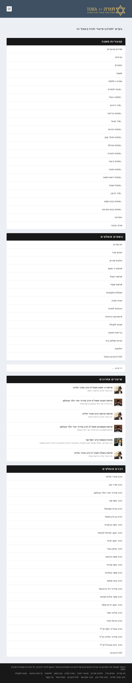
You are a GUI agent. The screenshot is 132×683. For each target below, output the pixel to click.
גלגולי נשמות (96, 443)
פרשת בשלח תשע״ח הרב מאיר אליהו (93, 453)
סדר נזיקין (116, 193)
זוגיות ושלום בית (114, 340)
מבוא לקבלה (115, 324)
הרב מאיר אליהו (106, 391)
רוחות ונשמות (45, 443)
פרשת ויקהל (116, 276)
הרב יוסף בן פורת (113, 524)
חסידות (118, 217)
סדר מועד (116, 121)
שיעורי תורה (83, 673)
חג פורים (117, 244)
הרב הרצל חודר (114, 621)
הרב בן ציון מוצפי (113, 516)
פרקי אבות (116, 225)
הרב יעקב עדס (114, 540)
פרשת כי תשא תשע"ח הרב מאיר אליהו (93, 387)
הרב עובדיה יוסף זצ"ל (111, 629)
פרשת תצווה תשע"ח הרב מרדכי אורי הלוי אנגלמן (88, 400)
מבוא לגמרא (114, 89)
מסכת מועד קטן (113, 137)
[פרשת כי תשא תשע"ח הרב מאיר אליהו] (118, 390)
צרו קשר (49, 677)
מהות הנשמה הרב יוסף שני (99, 440)
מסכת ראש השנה (112, 177)
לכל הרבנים (116, 653)
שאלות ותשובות (114, 292)
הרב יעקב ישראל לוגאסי (110, 533)
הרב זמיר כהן (115, 484)
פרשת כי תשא (115, 268)
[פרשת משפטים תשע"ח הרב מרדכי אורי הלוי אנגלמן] (118, 429)
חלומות (118, 348)
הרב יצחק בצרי (114, 549)
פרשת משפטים (106, 430)
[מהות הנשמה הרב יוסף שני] (118, 442)
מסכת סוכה (115, 169)
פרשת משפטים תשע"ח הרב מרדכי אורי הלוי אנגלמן (86, 426)
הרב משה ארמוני (113, 556)
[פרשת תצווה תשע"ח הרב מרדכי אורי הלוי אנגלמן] (118, 403)
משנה (119, 73)
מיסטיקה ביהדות (113, 316)
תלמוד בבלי (115, 97)
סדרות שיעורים (114, 49)
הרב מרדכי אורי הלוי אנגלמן (101, 404)
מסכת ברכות (114, 113)
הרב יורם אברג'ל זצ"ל (111, 645)
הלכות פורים (116, 260)
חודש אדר (117, 252)
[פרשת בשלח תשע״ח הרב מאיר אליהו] (118, 455)
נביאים (118, 57)
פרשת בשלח (94, 456)
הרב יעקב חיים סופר (112, 605)
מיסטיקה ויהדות (72, 443)
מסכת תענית (114, 153)
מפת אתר (60, 677)
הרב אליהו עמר (114, 612)
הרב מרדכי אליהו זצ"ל (111, 637)
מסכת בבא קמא (112, 201)
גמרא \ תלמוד (115, 81)
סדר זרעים (115, 105)
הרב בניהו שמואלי (113, 508)
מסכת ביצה (115, 161)
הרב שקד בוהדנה (113, 572)
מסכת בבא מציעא (111, 209)
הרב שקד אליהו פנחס (111, 596)
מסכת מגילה (114, 145)
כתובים (118, 65)
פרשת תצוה (84, 404)
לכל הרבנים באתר (113, 356)
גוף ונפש (58, 673)
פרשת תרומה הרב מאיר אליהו (97, 413)
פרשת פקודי (116, 284)
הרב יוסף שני (107, 443)
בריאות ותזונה (115, 332)
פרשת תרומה (93, 417)
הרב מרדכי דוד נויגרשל (110, 589)
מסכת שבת (115, 185)
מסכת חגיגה (114, 129)
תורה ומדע (117, 300)
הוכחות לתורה (115, 308)
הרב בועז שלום (114, 581)
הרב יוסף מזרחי (114, 565)
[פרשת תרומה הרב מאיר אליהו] (118, 416)
